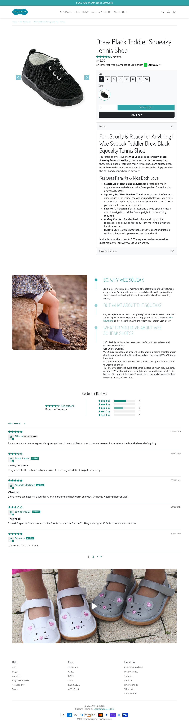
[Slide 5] (55, 115)
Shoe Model (130, 693)
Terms (15, 689)
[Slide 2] (39, 115)
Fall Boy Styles (25, 22)
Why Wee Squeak (20, 680)
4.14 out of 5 (68, 405)
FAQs (14, 671)
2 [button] (93, 556)
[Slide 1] (34, 115)
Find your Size (131, 684)
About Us (16, 676)
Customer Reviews (133, 667)
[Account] (168, 12)
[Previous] (18, 77)
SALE (93, 12)
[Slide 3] (44, 115)
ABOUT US (73, 689)
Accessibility (18, 684)
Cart (14, 667)
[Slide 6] (60, 115)
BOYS (85, 12)
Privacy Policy (131, 671)
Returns (128, 680)
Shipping (128, 676)
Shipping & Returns (108, 250)
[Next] (87, 77)
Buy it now (136, 114)
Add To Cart (146, 107)
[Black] (104, 95)
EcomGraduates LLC (104, 708)
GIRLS (77, 12)
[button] (120, 12)
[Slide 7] (65, 115)
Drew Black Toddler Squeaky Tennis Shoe (49, 22)
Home (14, 22)
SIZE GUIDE (104, 12)
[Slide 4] (50, 115)
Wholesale (129, 689)
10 (146, 79)
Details (102, 126)
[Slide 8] (71, 115)
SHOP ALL (65, 12)
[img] (15, 431)
